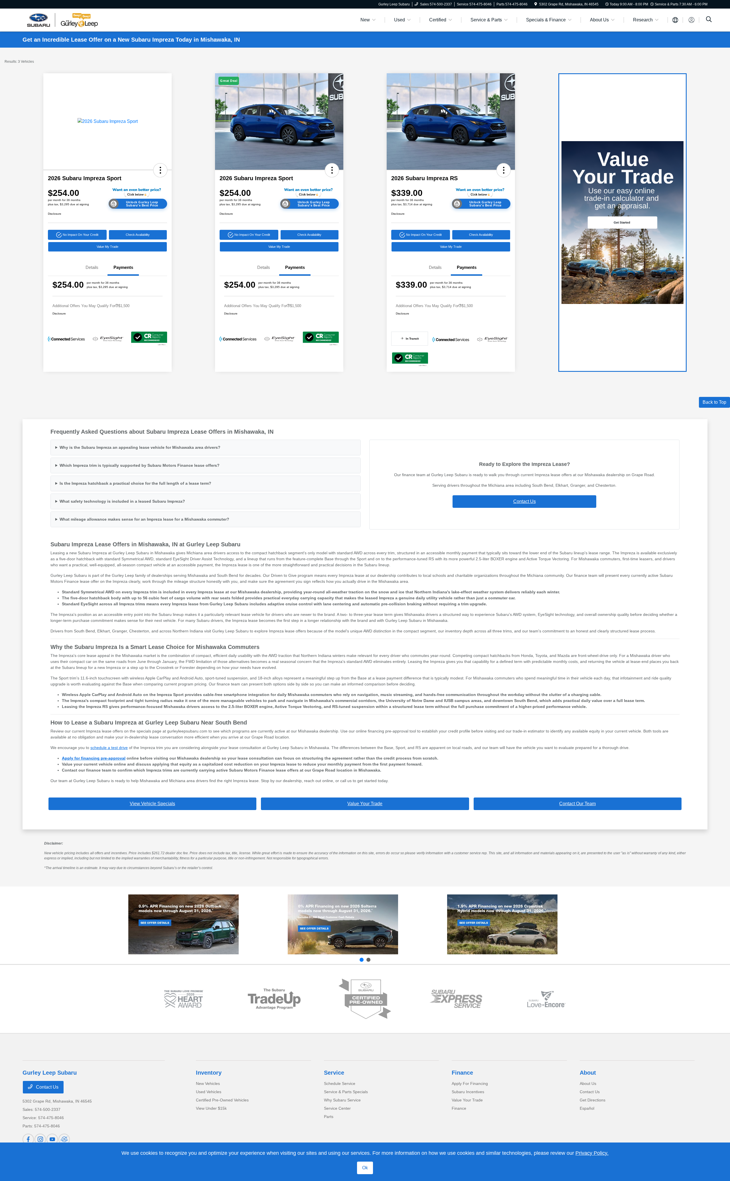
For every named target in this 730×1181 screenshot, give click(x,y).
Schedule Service (339, 1083)
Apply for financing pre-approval (93, 758)
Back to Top (714, 402)
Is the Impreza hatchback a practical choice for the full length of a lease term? (135, 483)
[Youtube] (52, 1139)
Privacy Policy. (592, 1153)
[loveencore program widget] (546, 998)
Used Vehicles (208, 1091)
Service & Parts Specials (346, 1091)
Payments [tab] (123, 267)
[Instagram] (40, 1139)
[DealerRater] (64, 1139)
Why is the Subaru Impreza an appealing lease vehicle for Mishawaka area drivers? (140, 447)
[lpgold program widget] (183, 998)
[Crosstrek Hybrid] (502, 924)
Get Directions (592, 1100)
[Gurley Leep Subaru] (72, 19)
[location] (535, 4)
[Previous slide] (362, 960)
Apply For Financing (470, 1083)
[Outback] (183, 924)
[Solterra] (343, 924)
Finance (462, 1073)
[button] (160, 170)
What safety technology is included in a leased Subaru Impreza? (122, 501)
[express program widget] (455, 999)
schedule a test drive (109, 747)
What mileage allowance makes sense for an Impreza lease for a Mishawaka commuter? (144, 519)
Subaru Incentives (468, 1091)
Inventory (209, 1073)
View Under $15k (211, 1108)
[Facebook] (28, 1139)
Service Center (337, 1108)
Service (334, 1073)
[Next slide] (368, 960)
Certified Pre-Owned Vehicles (222, 1100)
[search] (709, 20)
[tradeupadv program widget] (274, 999)
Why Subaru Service (342, 1100)
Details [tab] (92, 267)
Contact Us (524, 501)
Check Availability (138, 234)
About (588, 1073)
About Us (588, 1083)
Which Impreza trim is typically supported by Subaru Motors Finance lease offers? (140, 465)
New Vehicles (208, 1083)
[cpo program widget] (364, 999)
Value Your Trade (364, 803)
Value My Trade (107, 246)
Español (587, 1108)
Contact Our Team (577, 803)
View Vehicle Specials (152, 803)
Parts (328, 1116)
